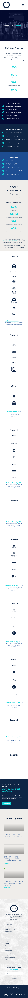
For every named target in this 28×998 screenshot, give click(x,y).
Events (6, 934)
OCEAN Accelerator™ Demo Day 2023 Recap (13, 835)
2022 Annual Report (10, 960)
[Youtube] (16, 994)
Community (8, 953)
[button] (22, 5)
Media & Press (8, 950)
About (6, 946)
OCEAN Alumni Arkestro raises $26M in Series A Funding (13, 883)
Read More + (7, 839)
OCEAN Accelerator (10, 929)
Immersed (5, 240)
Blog (6, 948)
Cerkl (10, 240)
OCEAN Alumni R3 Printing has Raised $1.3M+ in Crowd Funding (14, 859)
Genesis (7, 927)
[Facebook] (6, 994)
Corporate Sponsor (10, 957)
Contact (7, 943)
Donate (7, 955)
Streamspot (14, 240)
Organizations (8, 931)
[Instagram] (11, 994)
